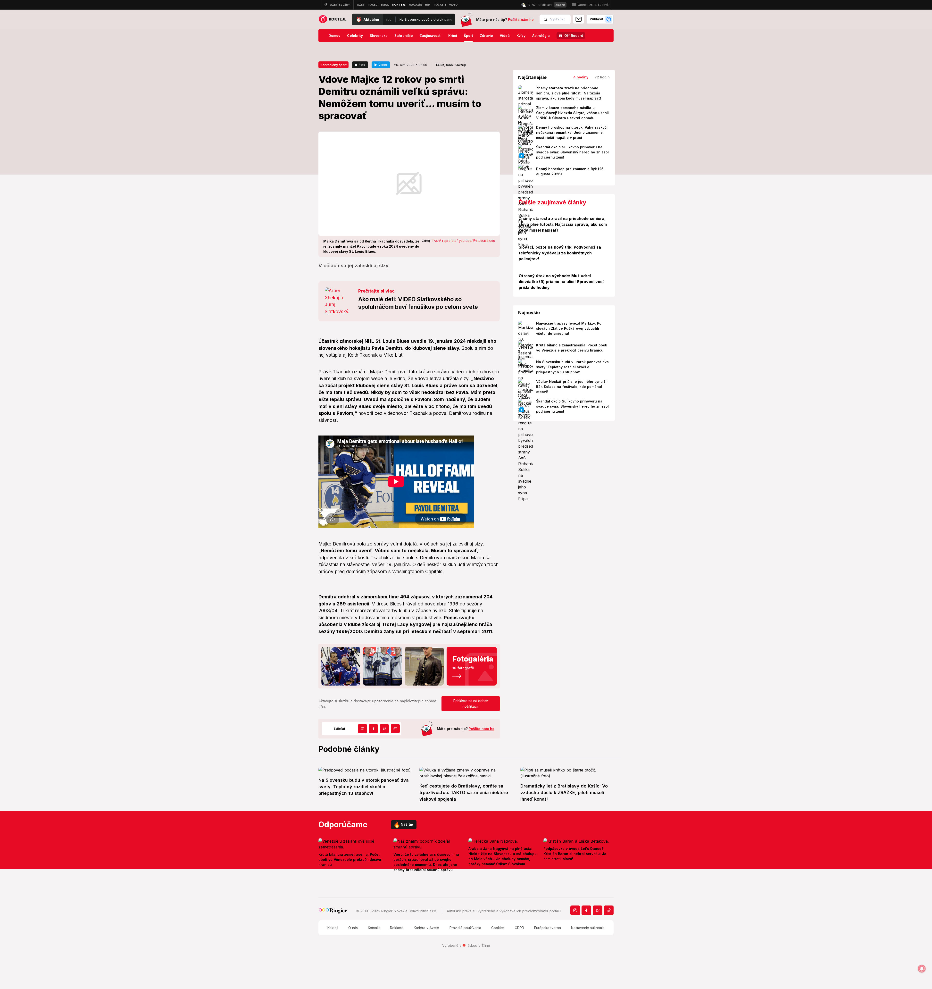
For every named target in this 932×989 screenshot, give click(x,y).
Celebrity (355, 36)
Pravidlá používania (465, 928)
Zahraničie (403, 36)
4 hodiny (580, 77)
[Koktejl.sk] (332, 19)
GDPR (519, 928)
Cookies (498, 928)
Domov (334, 36)
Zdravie (486, 36)
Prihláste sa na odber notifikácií (470, 703)
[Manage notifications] (922, 968)
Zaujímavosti (430, 36)
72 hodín (602, 77)
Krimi (452, 36)
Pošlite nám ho (521, 19)
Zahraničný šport (333, 64)
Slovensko (379, 36)
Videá (505, 36)
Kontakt (374, 928)
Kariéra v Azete (426, 928)
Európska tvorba (547, 928)
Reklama (397, 928)
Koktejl (332, 928)
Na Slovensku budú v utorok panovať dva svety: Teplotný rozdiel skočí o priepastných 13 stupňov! (399, 19)
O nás (353, 928)
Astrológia (541, 36)
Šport (468, 36)
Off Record (573, 36)
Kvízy (520, 36)
